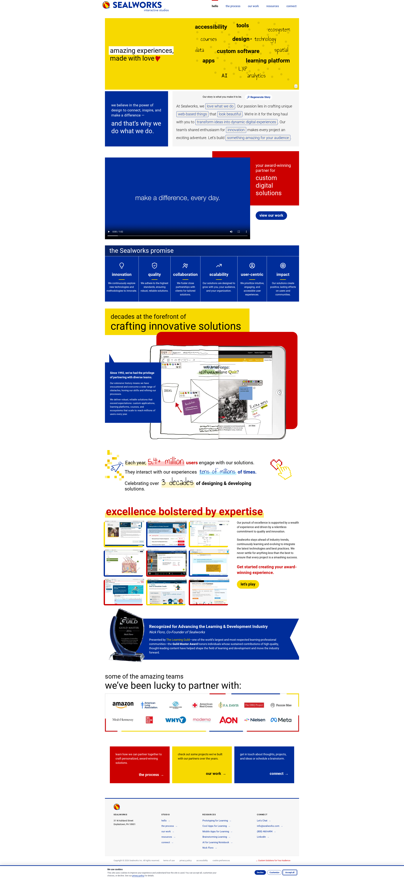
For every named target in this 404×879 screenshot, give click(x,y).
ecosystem (279, 29)
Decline (260, 872)
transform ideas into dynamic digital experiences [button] (236, 122)
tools (242, 25)
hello (165, 820)
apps (208, 60)
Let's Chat (264, 820)
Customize (274, 872)
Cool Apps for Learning (216, 826)
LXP (243, 69)
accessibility (211, 27)
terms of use (169, 860)
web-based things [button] (192, 114)
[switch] (296, 86)
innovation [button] (236, 130)
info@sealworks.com (270, 826)
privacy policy (186, 860)
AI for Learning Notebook (217, 842)
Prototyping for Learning (217, 820)
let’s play (248, 584)
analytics (256, 75)
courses (209, 39)
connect (279, 773)
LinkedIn (263, 836)
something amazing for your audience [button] (258, 138)
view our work (271, 215)
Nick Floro (209, 847)
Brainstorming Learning (216, 836)
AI (225, 75)
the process (151, 774)
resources (168, 836)
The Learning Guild (178, 639)
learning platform (268, 60)
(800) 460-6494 (266, 831)
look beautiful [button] (230, 114)
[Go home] (135, 6)
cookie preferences (221, 860)
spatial (281, 50)
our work (216, 773)
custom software (238, 51)
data (199, 50)
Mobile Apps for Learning (217, 831)
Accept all (289, 872)
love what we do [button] (220, 106)
